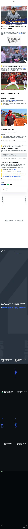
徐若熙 (24, 68)
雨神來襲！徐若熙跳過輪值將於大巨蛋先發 (14, 38)
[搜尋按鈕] (26, 525)
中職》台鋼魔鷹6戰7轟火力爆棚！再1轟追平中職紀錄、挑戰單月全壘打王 (14, 175)
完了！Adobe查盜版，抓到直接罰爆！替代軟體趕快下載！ (22, 392)
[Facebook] (2, 184)
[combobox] (13, 525)
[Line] (8, 184)
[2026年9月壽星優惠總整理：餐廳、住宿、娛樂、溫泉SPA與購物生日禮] (2, 392)
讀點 (15, 169)
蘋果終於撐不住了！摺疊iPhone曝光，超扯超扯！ (8, 444)
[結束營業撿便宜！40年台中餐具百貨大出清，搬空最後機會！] (16, 444)
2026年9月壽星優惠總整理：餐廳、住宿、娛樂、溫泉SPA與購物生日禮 (8, 392)
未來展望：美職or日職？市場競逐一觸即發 (14, 43)
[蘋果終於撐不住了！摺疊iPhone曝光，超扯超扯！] (2, 444)
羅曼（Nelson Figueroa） (13, 100)
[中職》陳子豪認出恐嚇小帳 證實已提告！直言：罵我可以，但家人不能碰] (7, 332)
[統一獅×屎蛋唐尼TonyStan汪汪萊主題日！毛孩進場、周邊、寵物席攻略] (7, 277)
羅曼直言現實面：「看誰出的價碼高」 (13, 40)
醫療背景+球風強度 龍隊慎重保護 (13, 41)
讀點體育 (20, 33)
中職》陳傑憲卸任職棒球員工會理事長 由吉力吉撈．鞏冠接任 (12, 176)
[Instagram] (23, 527)
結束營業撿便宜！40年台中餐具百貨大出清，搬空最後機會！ (21, 444)
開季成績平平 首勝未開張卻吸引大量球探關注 (14, 39)
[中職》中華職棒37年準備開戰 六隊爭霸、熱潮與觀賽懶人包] (21, 277)
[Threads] (11, 184)
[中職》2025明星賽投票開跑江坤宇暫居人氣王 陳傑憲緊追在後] (21, 332)
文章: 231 (6, 190)
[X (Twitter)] (5, 184)
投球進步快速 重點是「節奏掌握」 (13, 42)
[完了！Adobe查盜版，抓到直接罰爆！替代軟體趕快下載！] (16, 392)
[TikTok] (26, 527)
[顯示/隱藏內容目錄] (19, 37)
